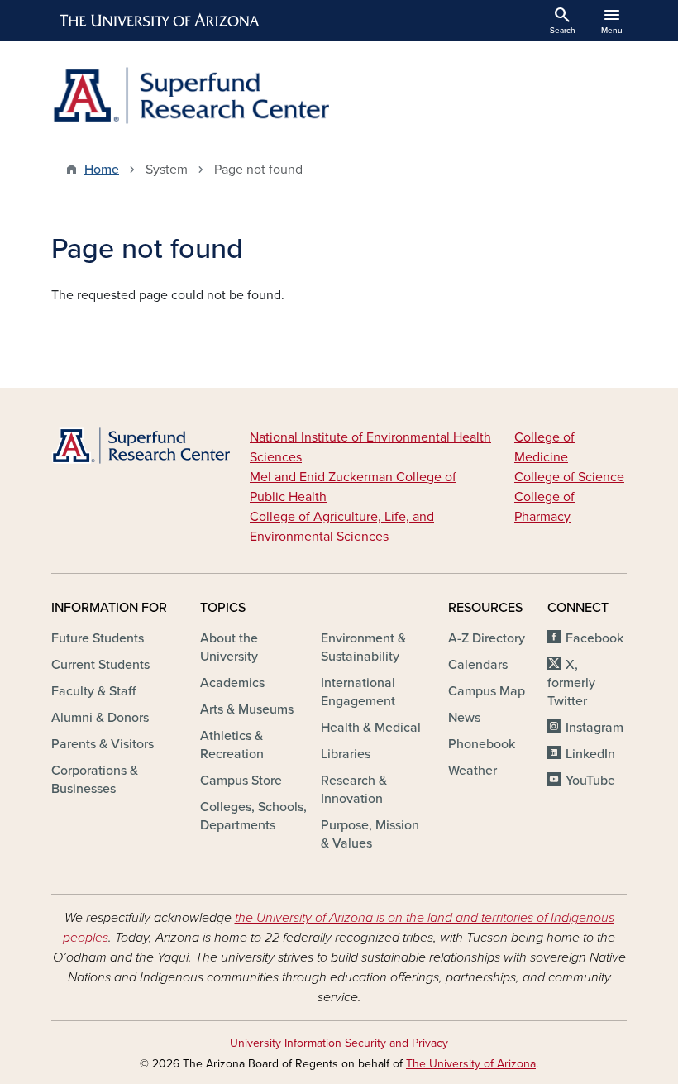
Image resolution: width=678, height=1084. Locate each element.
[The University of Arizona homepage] (160, 20)
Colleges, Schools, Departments (253, 816)
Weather (472, 770)
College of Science (569, 477)
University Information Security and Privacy (339, 1043)
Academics (232, 683)
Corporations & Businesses (94, 779)
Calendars (478, 665)
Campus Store (241, 780)
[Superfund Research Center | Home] (190, 95)
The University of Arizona (471, 1064)
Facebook (594, 638)
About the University (229, 647)
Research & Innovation (354, 789)
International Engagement (358, 692)
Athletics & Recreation (232, 745)
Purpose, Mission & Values (370, 834)
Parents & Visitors (102, 744)
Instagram (594, 727)
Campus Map (486, 691)
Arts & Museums (247, 709)
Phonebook (481, 744)
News (464, 717)
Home (101, 169)
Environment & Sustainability (363, 647)
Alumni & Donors (100, 717)
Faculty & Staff (93, 691)
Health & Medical (371, 727)
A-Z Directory (486, 638)
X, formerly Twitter (571, 683)
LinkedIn (590, 754)
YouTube (590, 780)
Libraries (345, 754)
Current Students (100, 665)
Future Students (97, 638)
